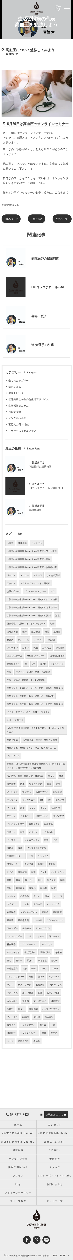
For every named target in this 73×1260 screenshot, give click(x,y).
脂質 (9, 671)
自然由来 (37, 904)
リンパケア (54, 976)
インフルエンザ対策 (36, 847)
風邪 (40, 879)
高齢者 (10, 847)
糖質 (47, 631)
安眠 (9, 888)
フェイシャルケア (28, 1032)
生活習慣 (35, 631)
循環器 (32, 888)
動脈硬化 (20, 888)
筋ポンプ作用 (53, 992)
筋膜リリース (42, 791)
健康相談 (22, 543)
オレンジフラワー (15, 976)
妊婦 (46, 839)
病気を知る (14, 387)
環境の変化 (45, 952)
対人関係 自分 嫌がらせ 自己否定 (25, 775)
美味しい (11, 831)
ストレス (11, 896)
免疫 (35, 647)
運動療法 (40, 984)
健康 (20, 847)
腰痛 (61, 775)
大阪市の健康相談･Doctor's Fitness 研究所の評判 (28, 559)
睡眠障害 (57, 912)
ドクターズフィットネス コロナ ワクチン (28, 711)
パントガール (13, 755)
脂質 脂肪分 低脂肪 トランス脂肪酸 (26, 679)
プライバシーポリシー (35, 591)
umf (41, 799)
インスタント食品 (15, 823)
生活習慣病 (30, 952)
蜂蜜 (22, 807)
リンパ (10, 984)
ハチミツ (11, 807)
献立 (22, 831)
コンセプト (36, 543)
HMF (49, 799)
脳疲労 (10, 1008)
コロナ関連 (14, 412)
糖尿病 (10, 639)
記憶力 (25, 1016)
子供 (55, 839)
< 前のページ (11, 219)
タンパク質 (23, 639)
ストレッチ (12, 791)
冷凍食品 (48, 823)
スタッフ (37, 575)
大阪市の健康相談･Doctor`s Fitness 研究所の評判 (29, 615)
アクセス (11, 583)
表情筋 (36, 1040)
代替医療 (11, 912)
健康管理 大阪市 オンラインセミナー (26, 623)
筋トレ (25, 647)
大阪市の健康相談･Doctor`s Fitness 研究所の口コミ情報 (32, 599)
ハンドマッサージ (51, 1008)
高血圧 (41, 863)
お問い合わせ (13, 591)
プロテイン (12, 647)
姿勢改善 (11, 783)
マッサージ (12, 799)
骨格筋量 (51, 639)
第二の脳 (49, 1016)
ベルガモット (13, 952)
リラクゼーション (28, 944)
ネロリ (55, 968)
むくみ (10, 871)
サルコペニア (39, 1000)
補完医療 (11, 944)
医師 (24, 631)
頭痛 (33, 871)
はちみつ (59, 799)
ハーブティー (13, 839)
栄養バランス (42, 815)
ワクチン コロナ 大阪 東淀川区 (33, 671)
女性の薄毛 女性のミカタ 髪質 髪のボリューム (31, 747)
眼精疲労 (57, 791)
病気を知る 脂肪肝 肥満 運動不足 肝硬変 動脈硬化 (35, 703)
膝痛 (49, 783)
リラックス (43, 855)
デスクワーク (24, 984)
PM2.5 (33, 968)
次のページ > (62, 219)
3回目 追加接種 (15, 719)
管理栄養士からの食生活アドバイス (28, 399)
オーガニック (53, 904)
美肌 (31, 855)
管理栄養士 (12, 631)
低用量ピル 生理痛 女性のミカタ (40, 739)
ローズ (44, 968)
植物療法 (26, 928)
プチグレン (12, 904)
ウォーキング (35, 783)
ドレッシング (57, 663)
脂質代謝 (46, 647)
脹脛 (40, 992)
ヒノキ (25, 904)
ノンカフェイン (32, 839)
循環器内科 (23, 1040)
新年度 (43, 1024)
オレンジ (58, 896)
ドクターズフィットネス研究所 (35, 583)
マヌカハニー (28, 799)
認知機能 (33, 1008)
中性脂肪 (60, 647)
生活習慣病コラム (10, 204)
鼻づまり (29, 879)
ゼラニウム (47, 944)
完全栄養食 (58, 815)
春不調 (25, 1000)
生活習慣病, (12, 739)
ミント (43, 871)
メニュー (24, 575)
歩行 (58, 783)
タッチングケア (27, 1024)
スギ (29, 936)
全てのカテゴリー (18, 380)
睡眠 (62, 879)
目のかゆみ (54, 936)
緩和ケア (11, 1024)
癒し (9, 960)
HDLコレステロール (36, 655)
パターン (33, 831)
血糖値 (57, 631)
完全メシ (11, 815)
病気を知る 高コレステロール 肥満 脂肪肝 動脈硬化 (35, 687)
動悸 (44, 1032)
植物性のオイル (57, 655)
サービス (11, 575)
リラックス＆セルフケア (22, 430)
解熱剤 (43, 888)
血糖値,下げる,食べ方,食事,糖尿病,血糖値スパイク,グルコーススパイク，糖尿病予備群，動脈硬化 (36, 765)
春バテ (19, 960)
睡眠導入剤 (23, 920)
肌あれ (30, 960)
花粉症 (52, 863)
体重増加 (22, 871)
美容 (9, 879)
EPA (26, 663)
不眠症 (45, 912)
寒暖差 (58, 952)
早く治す (51, 879)
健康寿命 (55, 1000)
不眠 (53, 1024)
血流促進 (29, 863)
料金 (53, 591)
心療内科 (24, 896)
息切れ (54, 1032)
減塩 (57, 615)
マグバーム (12, 992)
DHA (33, 663)
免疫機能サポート (15, 855)
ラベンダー (12, 928)
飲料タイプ (34, 823)
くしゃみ (40, 936)
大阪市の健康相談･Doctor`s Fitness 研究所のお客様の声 (32, 607)
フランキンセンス (55, 920)
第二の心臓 (27, 992)
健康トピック (16, 393)
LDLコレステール (14, 655)
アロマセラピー (14, 936)
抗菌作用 (55, 807)
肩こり (51, 775)
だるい (21, 1008)
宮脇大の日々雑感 (18, 424)
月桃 (31, 976)
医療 (53, 888)
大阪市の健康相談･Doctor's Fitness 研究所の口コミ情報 (32, 551)
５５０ (32, 807)
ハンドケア (12, 1016)
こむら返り (12, 1000)
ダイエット (25, 815)
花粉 (24, 968)
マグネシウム (55, 984)
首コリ (41, 976)
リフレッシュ (13, 863)
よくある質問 (53, 575)
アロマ (36, 896)
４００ (43, 807)
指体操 (36, 1016)
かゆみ (54, 960)
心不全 (10, 1040)
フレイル (37, 639)
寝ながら (26, 791)
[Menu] (67, 8)
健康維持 (11, 1032)
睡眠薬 (10, 920)
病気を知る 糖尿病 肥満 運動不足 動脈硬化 (30, 695)
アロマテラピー (43, 928)
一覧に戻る (36, 219)
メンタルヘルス (17, 418)
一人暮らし (47, 831)
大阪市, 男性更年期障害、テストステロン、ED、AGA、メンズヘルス (35, 729)
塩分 (52, 623)
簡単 (22, 783)
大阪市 (10, 543)
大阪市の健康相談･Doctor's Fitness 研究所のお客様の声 (32, 567)
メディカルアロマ (28, 912)
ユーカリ (37, 920)
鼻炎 (18, 879)
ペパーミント (57, 871)
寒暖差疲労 (12, 968)
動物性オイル (13, 663)
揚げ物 (43, 663)
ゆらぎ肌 (42, 960)
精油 (47, 896)
